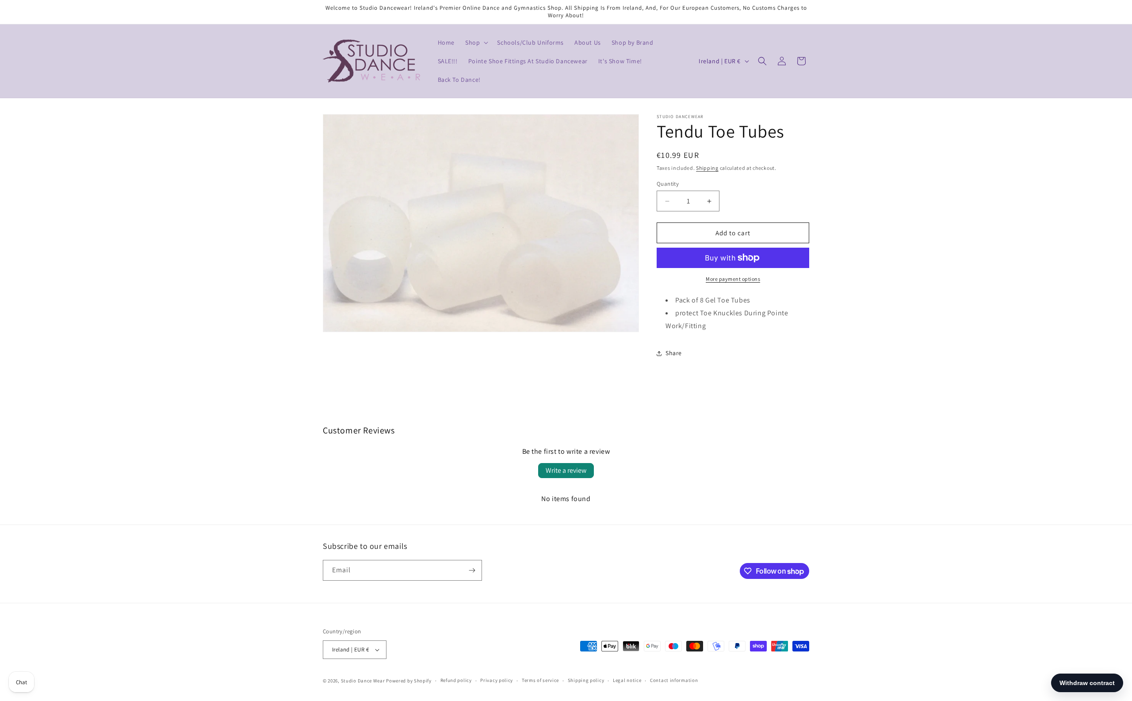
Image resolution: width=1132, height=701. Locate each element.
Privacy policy (496, 680)
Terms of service (540, 680)
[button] (476, 42)
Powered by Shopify (409, 681)
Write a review (566, 470)
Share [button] (673, 353)
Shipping (707, 168)
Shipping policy (586, 680)
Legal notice (627, 680)
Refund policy (456, 680)
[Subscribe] (472, 570)
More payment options (733, 279)
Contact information (674, 680)
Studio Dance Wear (363, 681)
